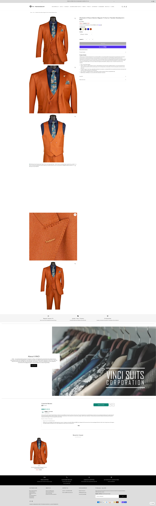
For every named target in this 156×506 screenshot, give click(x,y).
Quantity (81, 39)
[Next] (114, 1)
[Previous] (42, 1)
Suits (61, 6)
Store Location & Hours (50, 491)
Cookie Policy (31, 497)
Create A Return (32, 491)
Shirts (83, 6)
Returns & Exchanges (33, 490)
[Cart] (126, 6)
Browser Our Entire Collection (51, 494)
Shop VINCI (33, 365)
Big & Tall (107, 6)
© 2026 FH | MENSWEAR (33, 504)
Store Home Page (49, 493)
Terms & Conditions (32, 495)
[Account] (124, 6)
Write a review (101, 404)
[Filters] (110, 404)
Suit (33, 12)
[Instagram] (153, 1)
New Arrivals (55, 6)
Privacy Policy (31, 496)
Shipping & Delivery (32, 493)
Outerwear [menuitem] (94, 6)
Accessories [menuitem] (101, 6)
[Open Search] (122, 6)
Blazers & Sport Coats (75, 6)
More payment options (84, 49)
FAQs (30, 494)
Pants (88, 6)
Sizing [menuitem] (112, 6)
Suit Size (81, 31)
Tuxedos (66, 6)
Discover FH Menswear (50, 490)
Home (31, 12)
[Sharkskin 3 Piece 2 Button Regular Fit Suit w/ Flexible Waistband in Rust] (39, 451)
